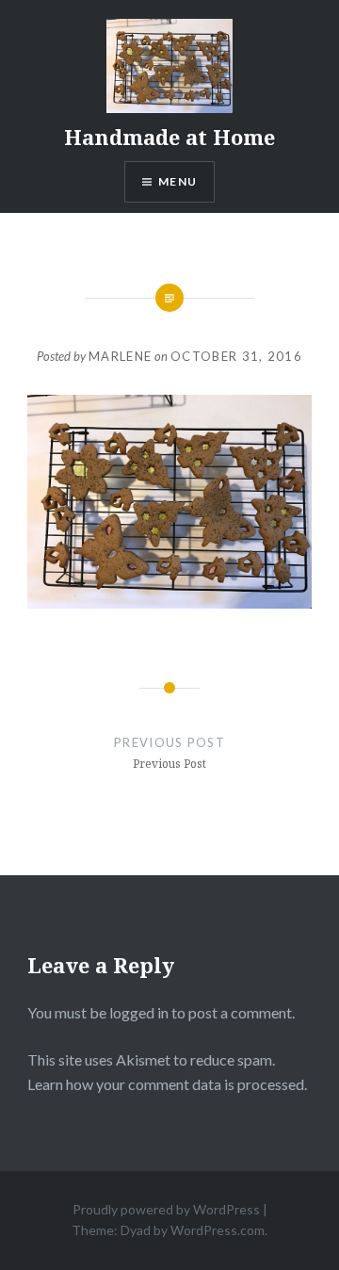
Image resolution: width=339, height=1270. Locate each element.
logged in (139, 1012)
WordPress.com (217, 1230)
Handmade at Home (169, 136)
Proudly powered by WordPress (166, 1209)
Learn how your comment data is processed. (167, 1084)
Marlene (120, 356)
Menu (177, 181)
